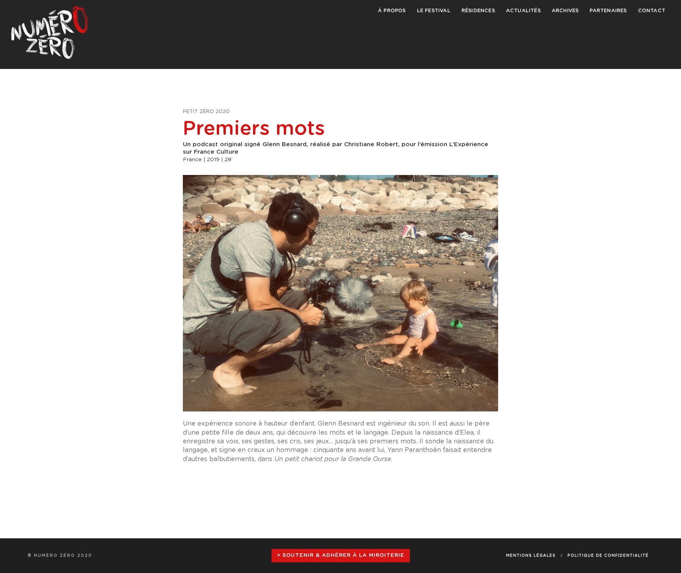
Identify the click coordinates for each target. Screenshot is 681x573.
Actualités (523, 10)
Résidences (478, 10)
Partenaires (608, 10)
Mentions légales (531, 556)
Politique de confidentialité (608, 556)
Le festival (433, 10)
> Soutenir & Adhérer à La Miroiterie (340, 555)
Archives (565, 10)
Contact (651, 10)
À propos (392, 10)
